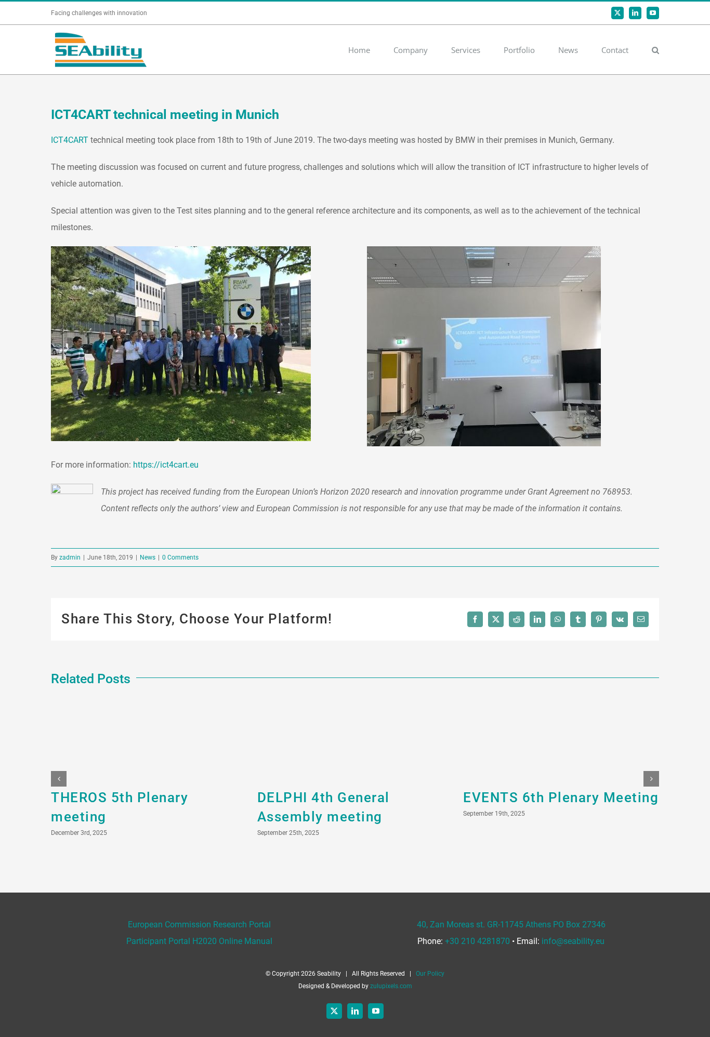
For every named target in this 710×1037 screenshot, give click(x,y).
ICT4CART (69, 140)
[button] (655, 49)
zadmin (70, 557)
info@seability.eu (573, 941)
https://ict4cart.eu (167, 465)
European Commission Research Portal (199, 924)
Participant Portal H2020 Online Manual (199, 941)
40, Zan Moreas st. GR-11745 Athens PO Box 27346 (511, 924)
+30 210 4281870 (477, 941)
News (147, 557)
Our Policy (430, 973)
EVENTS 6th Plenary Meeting (561, 797)
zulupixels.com (391, 986)
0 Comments (180, 557)
